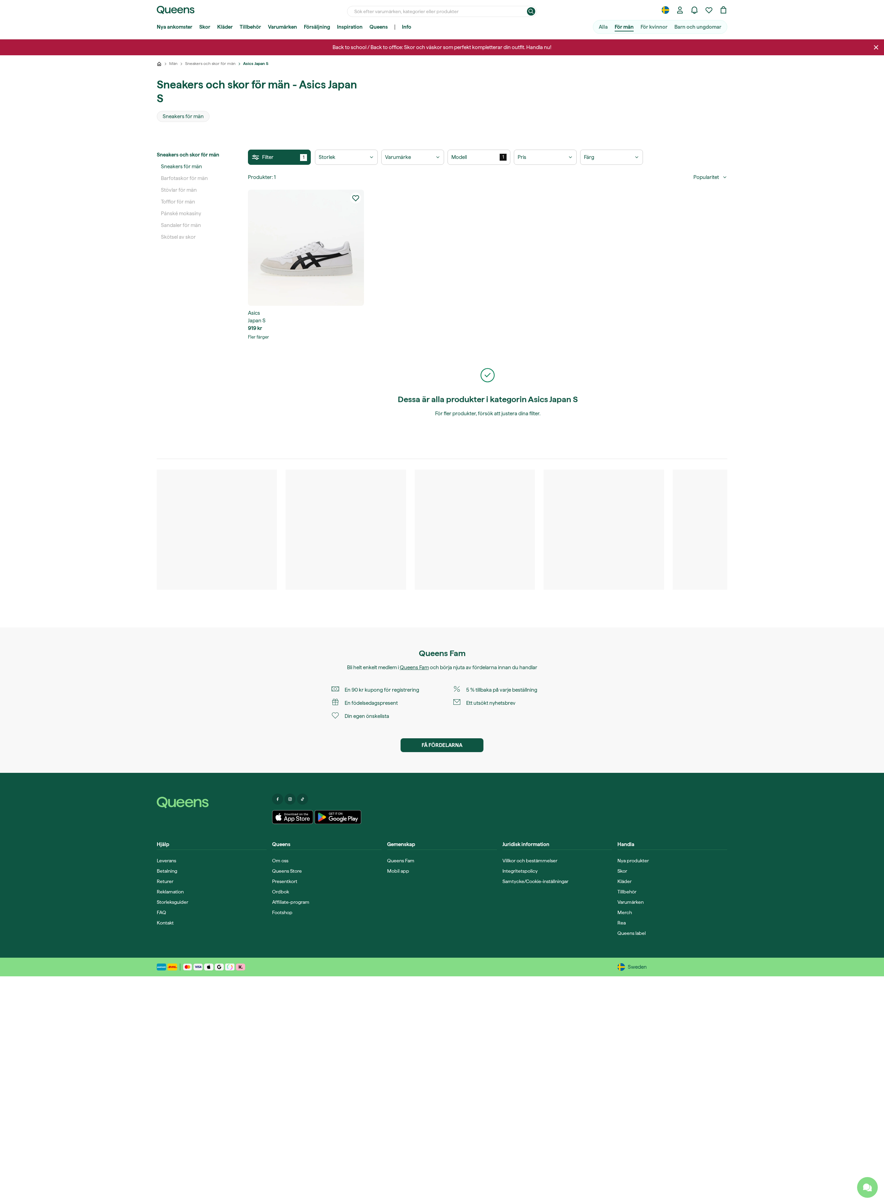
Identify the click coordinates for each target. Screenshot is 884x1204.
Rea (621, 923)
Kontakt (165, 923)
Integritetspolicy (520, 871)
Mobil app (398, 871)
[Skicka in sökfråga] (531, 11)
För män (624, 27)
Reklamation (170, 891)
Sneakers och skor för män (188, 155)
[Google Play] (338, 817)
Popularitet (706, 177)
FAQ (161, 912)
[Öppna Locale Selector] (665, 10)
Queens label (631, 933)
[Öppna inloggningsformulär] (680, 10)
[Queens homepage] (175, 10)
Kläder (225, 27)
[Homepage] (212, 803)
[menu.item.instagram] (290, 799)
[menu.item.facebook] (277, 799)
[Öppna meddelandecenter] (694, 10)
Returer (165, 881)
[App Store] (293, 817)
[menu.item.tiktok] (302, 799)
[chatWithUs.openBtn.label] (867, 1187)
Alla (603, 27)
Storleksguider (172, 902)
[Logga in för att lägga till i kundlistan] (355, 197)
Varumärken (282, 27)
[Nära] (876, 47)
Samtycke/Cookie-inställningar (535, 881)
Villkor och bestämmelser (529, 860)
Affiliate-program (290, 902)
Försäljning (317, 27)
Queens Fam (414, 667)
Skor (204, 27)
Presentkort (284, 881)
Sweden (637, 967)
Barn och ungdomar (697, 27)
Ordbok (280, 891)
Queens (378, 27)
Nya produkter (633, 860)
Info (406, 27)
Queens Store (287, 871)
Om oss (280, 860)
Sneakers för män (181, 166)
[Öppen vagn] (723, 10)
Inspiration (350, 27)
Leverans (166, 860)
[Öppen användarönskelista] (709, 10)
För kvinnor (654, 27)
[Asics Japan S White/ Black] (306, 248)
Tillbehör (250, 27)
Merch (624, 912)
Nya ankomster (174, 27)
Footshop (282, 912)
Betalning (167, 871)
